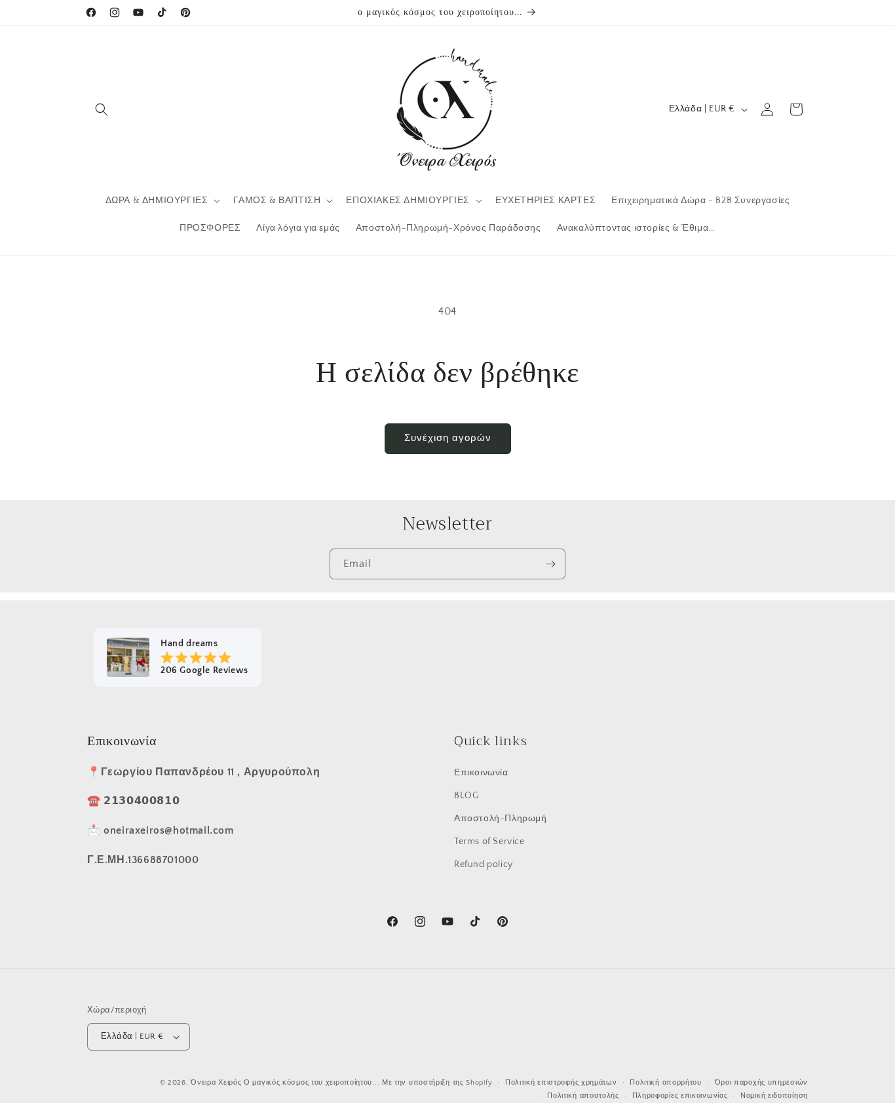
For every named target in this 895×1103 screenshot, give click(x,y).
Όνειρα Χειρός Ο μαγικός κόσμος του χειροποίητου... (285, 1083)
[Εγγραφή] (550, 564)
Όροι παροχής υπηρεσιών (761, 1083)
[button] (101, 109)
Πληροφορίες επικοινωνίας (680, 1096)
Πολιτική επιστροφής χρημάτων (561, 1083)
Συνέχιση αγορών (447, 438)
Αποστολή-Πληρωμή (500, 818)
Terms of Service (489, 841)
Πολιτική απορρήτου (666, 1083)
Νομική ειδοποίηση (774, 1096)
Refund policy (483, 864)
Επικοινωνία (481, 772)
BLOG (466, 795)
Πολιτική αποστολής (583, 1096)
